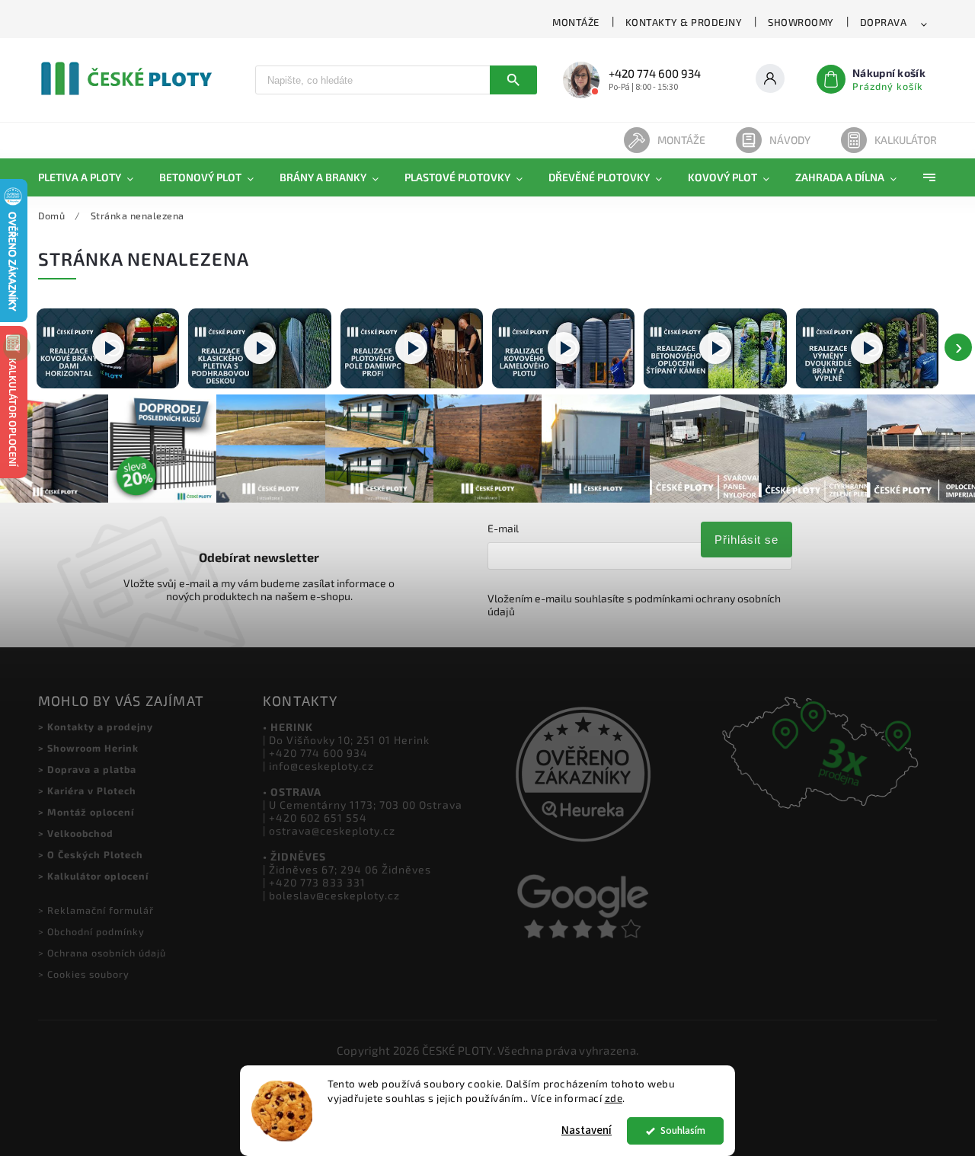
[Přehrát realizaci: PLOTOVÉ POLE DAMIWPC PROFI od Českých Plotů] (411, 348)
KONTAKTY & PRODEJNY (684, 22)
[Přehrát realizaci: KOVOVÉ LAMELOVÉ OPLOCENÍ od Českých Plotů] (563, 348)
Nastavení (586, 1130)
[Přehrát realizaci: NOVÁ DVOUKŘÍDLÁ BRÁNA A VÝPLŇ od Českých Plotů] (867, 348)
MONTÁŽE (575, 22)
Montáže (681, 139)
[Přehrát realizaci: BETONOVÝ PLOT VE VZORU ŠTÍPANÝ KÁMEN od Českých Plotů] (715, 348)
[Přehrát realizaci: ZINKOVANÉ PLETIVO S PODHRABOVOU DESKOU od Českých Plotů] (259, 348)
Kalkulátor (905, 139)
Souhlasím (682, 1130)
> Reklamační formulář (96, 910)
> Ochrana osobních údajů (102, 953)
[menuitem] (92, 177)
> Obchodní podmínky (91, 931)
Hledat (513, 79)
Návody (789, 139)
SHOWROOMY (801, 22)
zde (614, 1098)
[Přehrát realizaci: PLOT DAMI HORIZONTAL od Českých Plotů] (108, 348)
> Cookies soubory (83, 974)
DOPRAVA (883, 22)
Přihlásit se (746, 539)
